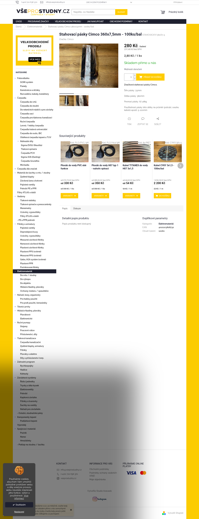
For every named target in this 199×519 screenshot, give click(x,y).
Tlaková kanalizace (26, 338)
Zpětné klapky (27, 177)
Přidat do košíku (152, 77)
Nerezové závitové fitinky (32, 244)
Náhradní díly (26, 141)
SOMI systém (26, 82)
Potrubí (23, 393)
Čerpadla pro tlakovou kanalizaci (36, 117)
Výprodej (21, 425)
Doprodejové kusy (29, 232)
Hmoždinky (25, 440)
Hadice (23, 370)
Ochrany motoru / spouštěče (34, 291)
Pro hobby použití (28, 299)
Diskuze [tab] (77, 208)
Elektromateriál (24, 271)
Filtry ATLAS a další (26, 192)
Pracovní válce (27, 330)
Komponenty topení (26, 417)
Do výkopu (25, 279)
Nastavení (19, 512)
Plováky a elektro (28, 354)
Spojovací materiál (26, 429)
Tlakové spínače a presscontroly (35, 204)
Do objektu (25, 283)
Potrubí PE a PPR (28, 188)
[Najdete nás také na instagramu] (99, 499)
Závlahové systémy (26, 378)
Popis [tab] (64, 208)
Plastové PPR (26, 263)
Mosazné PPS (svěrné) (30, 255)
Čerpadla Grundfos (30, 161)
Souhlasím (21, 505)
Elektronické (26, 318)
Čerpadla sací (27, 113)
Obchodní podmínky (96, 2)
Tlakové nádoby (28, 200)
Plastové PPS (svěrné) (30, 251)
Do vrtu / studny (28, 275)
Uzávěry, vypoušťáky (30, 212)
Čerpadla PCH (28, 153)
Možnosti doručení (133, 69)
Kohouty (24, 374)
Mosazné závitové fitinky (32, 240)
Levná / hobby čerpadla (32, 125)
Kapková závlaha (28, 397)
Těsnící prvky (23, 307)
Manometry (25, 208)
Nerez (23, 437)
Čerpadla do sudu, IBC (31, 133)
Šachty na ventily (28, 405)
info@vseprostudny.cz (71, 470)
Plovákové (25, 314)
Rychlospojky (26, 366)
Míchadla (24, 165)
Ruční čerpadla (27, 121)
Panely (23, 86)
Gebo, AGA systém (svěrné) (33, 259)
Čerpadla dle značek (27, 169)
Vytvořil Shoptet (175, 513)
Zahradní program (26, 362)
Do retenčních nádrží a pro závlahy (36, 110)
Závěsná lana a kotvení (31, 181)
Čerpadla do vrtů (28, 102)
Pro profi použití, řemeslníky (33, 303)
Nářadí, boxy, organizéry (29, 295)
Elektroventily (27, 389)
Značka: (66, 39)
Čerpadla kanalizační (30, 342)
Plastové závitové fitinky (32, 247)
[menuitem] (19, 21)
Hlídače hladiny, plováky (32, 287)
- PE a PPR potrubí (26, 220)
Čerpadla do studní (29, 106)
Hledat (121, 12)
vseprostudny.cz (68, 478)
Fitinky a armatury (26, 224)
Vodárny (21, 196)
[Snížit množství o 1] (134, 78)
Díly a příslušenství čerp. (32, 358)
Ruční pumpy (23, 322)
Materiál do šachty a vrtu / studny (33, 173)
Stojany (24, 326)
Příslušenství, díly (28, 334)
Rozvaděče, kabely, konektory (34, 94)
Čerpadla (21, 98)
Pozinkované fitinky (29, 267)
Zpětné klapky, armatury (32, 346)
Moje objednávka (97, 479)
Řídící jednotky (27, 381)
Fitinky (23, 350)
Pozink (23, 433)
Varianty (68, 196)
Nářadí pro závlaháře (30, 409)
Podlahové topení (28, 421)
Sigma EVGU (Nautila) (31, 145)
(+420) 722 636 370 (69, 474)
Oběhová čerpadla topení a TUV (35, 137)
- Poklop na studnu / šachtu (30, 444)
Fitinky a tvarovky (28, 401)
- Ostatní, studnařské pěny (30, 413)
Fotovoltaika (23, 78)
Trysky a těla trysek (29, 385)
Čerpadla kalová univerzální (33, 129)
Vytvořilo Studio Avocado (99, 491)
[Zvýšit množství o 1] (134, 75)
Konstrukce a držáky (30, 90)
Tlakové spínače (29, 149)
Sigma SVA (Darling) (30, 157)
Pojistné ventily (27, 184)
